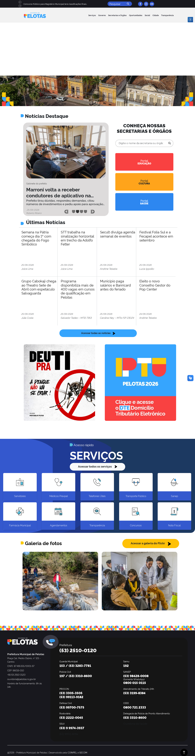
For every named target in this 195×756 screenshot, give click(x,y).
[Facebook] (140, 3)
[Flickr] (152, 3)
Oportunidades (135, 15)
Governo (102, 15)
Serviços (92, 15)
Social (147, 15)
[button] (66, 210)
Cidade (155, 15)
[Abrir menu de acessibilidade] (190, 19)
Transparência (167, 15)
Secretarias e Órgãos (117, 15)
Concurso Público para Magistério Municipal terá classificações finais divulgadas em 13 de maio (67, 3)
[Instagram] (146, 3)
